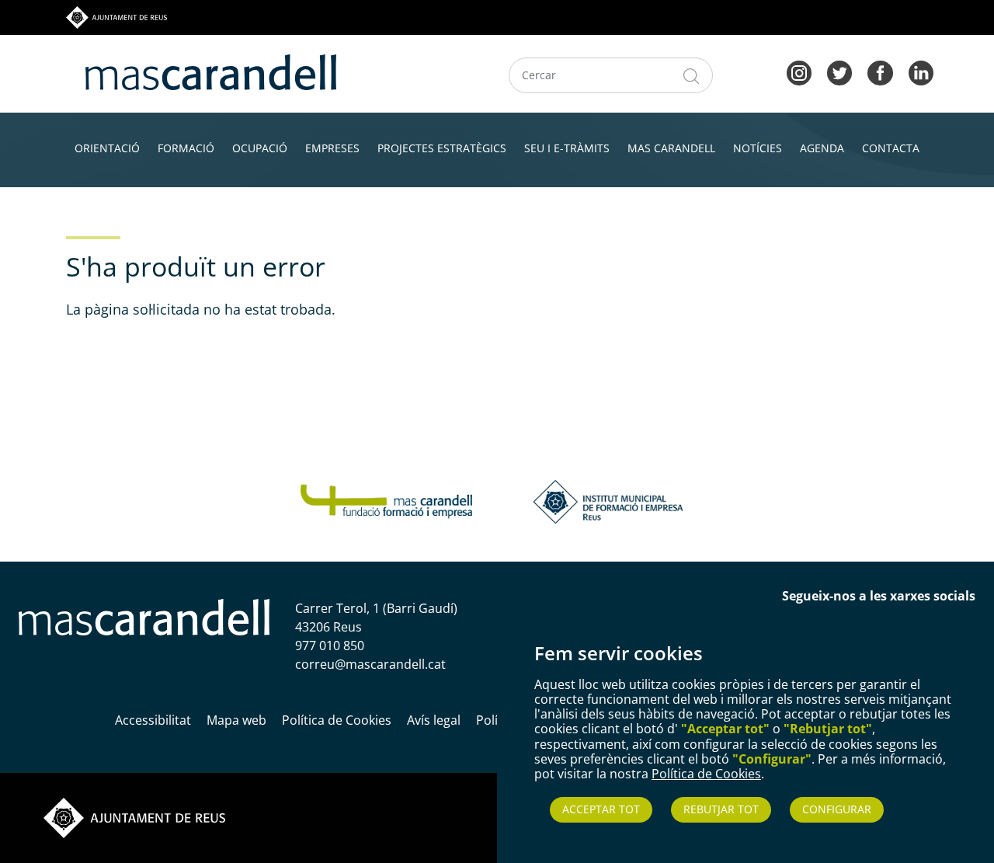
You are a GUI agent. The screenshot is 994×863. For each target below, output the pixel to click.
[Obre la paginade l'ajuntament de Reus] (134, 817)
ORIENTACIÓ (107, 148)
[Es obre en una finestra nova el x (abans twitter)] (839, 71)
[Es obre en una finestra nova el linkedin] (921, 71)
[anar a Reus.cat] (116, 16)
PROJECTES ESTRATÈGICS (441, 148)
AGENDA (822, 148)
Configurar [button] (836, 809)
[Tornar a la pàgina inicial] (386, 500)
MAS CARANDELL (671, 148)
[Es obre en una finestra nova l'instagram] (799, 71)
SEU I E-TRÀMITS (567, 148)
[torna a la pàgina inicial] (210, 70)
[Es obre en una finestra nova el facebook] (879, 71)
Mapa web (236, 720)
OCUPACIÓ (259, 148)
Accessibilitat (153, 720)
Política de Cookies (706, 773)
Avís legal (434, 720)
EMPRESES (332, 148)
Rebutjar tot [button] (721, 809)
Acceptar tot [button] (601, 809)
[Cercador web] (691, 75)
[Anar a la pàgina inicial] (144, 616)
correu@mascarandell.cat (370, 664)
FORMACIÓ (186, 148)
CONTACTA (890, 148)
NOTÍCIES (757, 148)
